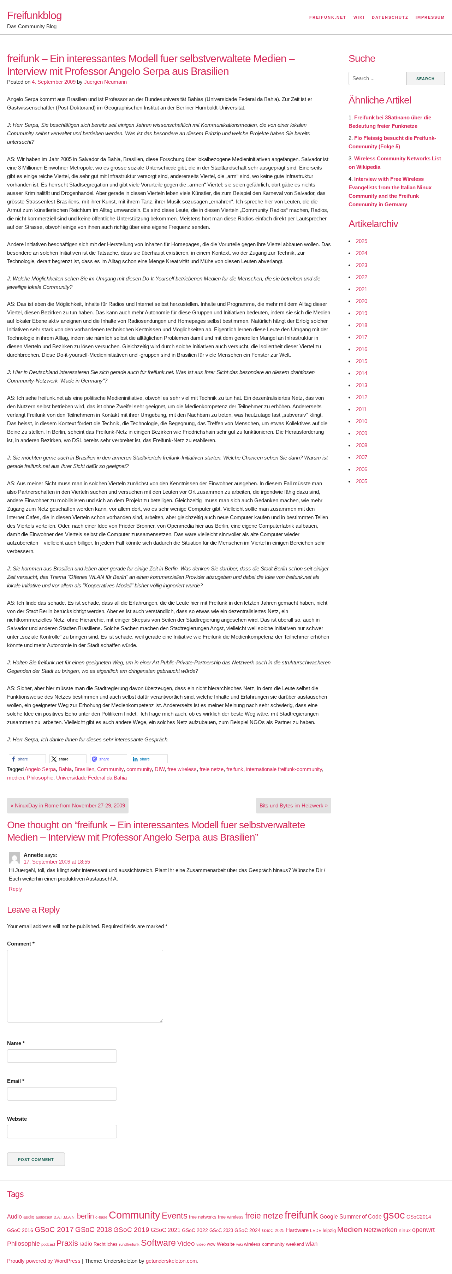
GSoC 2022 (195, 1230)
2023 (361, 265)
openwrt (423, 1229)
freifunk (234, 769)
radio (85, 1244)
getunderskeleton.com (171, 1261)
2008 (361, 445)
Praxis (67, 1243)
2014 (361, 373)
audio (28, 1217)
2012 (361, 397)
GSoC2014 (418, 1217)
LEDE (315, 1230)
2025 (361, 241)
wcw (211, 1244)
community (139, 769)
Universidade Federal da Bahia (91, 778)
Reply (15, 889)
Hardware (297, 1230)
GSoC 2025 (273, 1230)
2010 (361, 421)
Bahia (65, 769)
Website (17, 1119)
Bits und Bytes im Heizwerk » (294, 805)
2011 (361, 409)
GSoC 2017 (54, 1229)
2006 (361, 469)
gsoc (394, 1215)
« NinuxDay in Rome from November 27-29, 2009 (68, 805)
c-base (101, 1217)
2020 (361, 301)
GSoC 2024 (247, 1230)
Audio (14, 1217)
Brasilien (84, 769)
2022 (361, 277)
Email (15, 1081)
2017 (361, 337)
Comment (21, 944)
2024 (361, 253)
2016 (361, 349)
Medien (349, 1229)
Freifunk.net (327, 17)
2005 (361, 481)
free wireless (182, 769)
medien (15, 778)
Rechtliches (106, 1244)
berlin (85, 1216)
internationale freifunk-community (284, 769)
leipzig (329, 1230)
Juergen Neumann (105, 82)
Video (186, 1243)
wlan (311, 1243)
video (201, 1244)
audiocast (44, 1217)
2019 (361, 313)
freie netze (212, 769)
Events (175, 1215)
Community (110, 769)
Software (158, 1243)
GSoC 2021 (165, 1230)
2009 (361, 433)
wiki (239, 1244)
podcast (48, 1244)
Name (16, 1043)
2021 (361, 289)
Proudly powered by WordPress (44, 1261)
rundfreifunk (129, 1244)
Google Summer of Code (351, 1216)
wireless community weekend (274, 1244)
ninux (405, 1230)
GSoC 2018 (93, 1229)
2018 (361, 325)
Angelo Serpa (40, 769)
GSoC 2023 (221, 1230)
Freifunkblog (34, 15)
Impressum (430, 17)
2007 (361, 457)
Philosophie (40, 778)
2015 (361, 361)
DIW (160, 769)
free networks (202, 1217)
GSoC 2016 (20, 1230)
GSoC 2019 (131, 1229)
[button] (27, 758)
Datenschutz (390, 17)
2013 (361, 385)
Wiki (359, 17)
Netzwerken (380, 1229)
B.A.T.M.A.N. (65, 1217)
